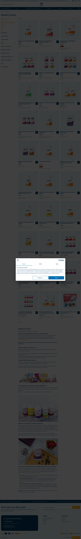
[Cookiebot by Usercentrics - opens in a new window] (59, 260)
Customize (40, 277)
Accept (56, 277)
